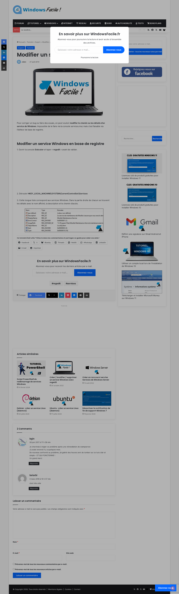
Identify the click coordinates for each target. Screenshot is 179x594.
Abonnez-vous (113, 49)
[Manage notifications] (173, 588)
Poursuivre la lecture (89, 57)
